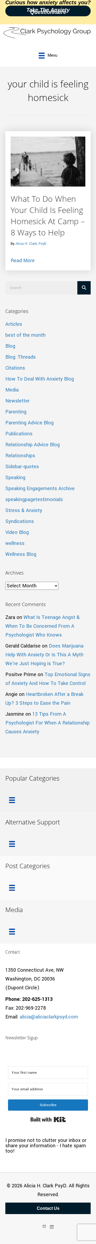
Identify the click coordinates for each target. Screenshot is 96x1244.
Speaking (15, 477)
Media (12, 389)
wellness (15, 543)
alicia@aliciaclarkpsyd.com (49, 1016)
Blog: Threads (20, 357)
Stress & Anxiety (23, 510)
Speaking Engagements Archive (40, 488)
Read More (23, 260)
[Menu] (12, 800)
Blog (10, 346)
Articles (13, 324)
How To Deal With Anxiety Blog (39, 378)
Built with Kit (48, 1119)
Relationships (20, 455)
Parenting (15, 411)
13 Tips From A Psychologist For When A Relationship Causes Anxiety (47, 723)
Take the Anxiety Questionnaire (48, 11)
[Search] (84, 287)
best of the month (25, 335)
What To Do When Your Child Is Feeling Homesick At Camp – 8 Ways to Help (48, 215)
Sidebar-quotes (22, 466)
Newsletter (17, 400)
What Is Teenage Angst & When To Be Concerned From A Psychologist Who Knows (42, 626)
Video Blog (17, 532)
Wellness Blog (20, 554)
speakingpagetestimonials (34, 499)
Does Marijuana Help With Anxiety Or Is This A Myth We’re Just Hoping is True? (44, 654)
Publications (19, 433)
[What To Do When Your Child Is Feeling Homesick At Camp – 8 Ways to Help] (48, 161)
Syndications (19, 521)
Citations (15, 368)
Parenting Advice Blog (29, 422)
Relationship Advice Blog (32, 444)
